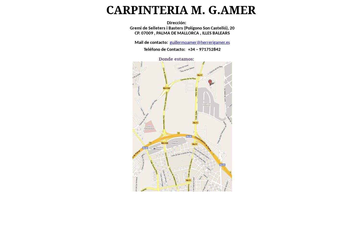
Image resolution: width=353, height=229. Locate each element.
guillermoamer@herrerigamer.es (200, 42)
